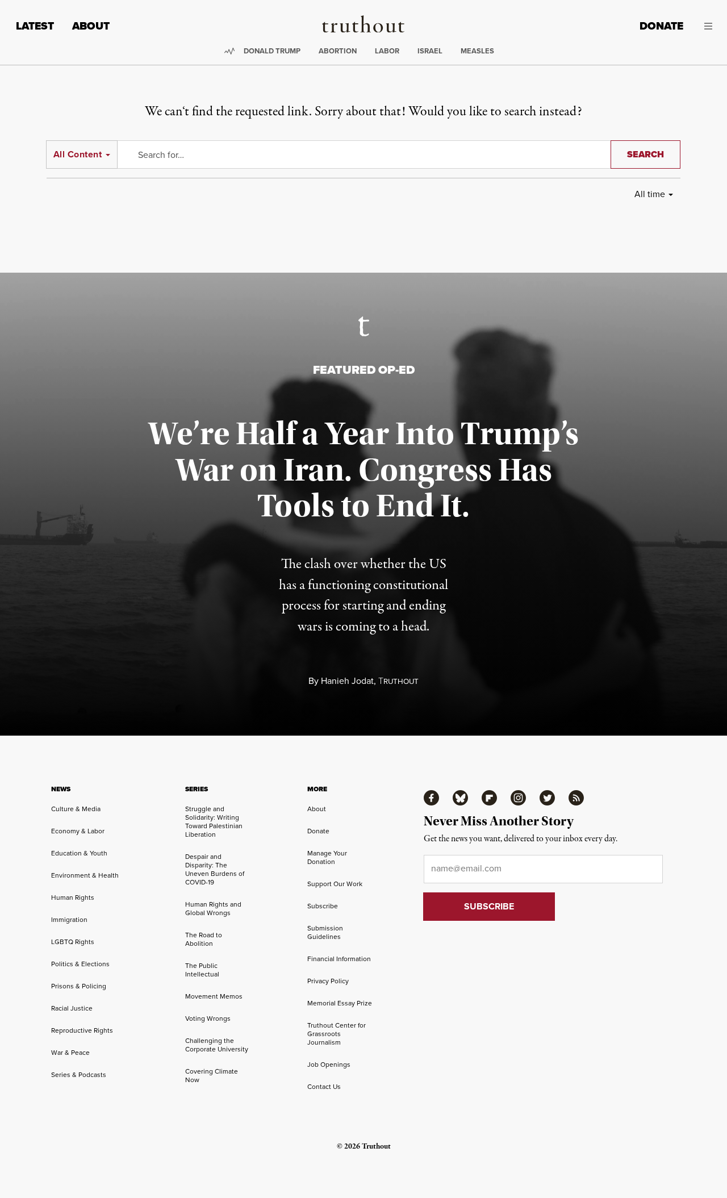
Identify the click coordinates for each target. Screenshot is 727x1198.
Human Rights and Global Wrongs (213, 908)
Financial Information (339, 958)
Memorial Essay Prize (339, 1003)
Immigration (69, 919)
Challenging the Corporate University (216, 1045)
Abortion (338, 50)
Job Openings (328, 1064)
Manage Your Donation (327, 857)
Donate (661, 26)
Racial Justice (72, 1008)
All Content (77, 154)
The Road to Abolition (203, 939)
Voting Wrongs (208, 1018)
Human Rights (72, 897)
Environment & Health (85, 875)
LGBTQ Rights (72, 941)
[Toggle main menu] (706, 26)
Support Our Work (334, 883)
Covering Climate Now (211, 1075)
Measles (477, 50)
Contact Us (324, 1086)
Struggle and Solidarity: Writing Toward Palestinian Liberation (214, 821)
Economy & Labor (78, 831)
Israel (429, 50)
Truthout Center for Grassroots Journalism (336, 1033)
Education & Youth (79, 853)
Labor (387, 50)
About (91, 26)
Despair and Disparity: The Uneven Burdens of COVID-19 (214, 869)
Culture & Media (76, 808)
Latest (35, 26)
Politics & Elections (80, 964)
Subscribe (322, 906)
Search (645, 154)
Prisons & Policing (78, 986)
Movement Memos (214, 996)
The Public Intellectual (202, 970)
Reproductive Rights (82, 1030)
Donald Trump (272, 50)
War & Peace (70, 1052)
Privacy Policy (328, 981)
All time (649, 193)
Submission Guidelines (325, 932)
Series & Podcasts (78, 1074)
